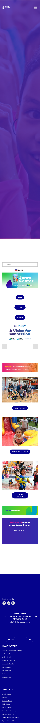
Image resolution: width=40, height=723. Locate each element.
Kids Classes (6, 704)
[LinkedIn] (13, 603)
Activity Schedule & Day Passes (12, 650)
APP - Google (6, 657)
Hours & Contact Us (8, 660)
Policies (4, 674)
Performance (6, 707)
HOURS (20, 317)
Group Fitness (7, 701)
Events (4, 697)
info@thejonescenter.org (20, 622)
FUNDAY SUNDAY (20, 495)
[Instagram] (8, 603)
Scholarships (6, 677)
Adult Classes (6, 694)
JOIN (20, 297)
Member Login (7, 667)
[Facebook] (4, 603)
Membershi (6, 670)
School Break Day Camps (10, 717)
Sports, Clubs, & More (9, 721)
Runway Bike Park (8, 714)
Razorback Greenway (9, 711)
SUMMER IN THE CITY (20, 451)
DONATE (20, 307)
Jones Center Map (8, 664)
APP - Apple (6, 654)
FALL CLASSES (20, 408)
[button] (20, 270)
